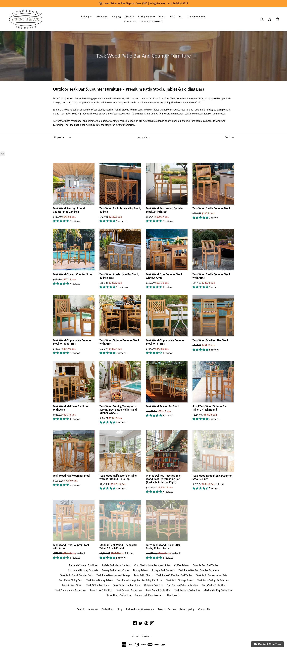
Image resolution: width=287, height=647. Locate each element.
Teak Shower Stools (72, 585)
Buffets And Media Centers (115, 565)
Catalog (87, 16)
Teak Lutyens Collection (187, 590)
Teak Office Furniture (97, 585)
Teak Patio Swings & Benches (213, 580)
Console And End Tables (205, 565)
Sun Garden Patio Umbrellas (182, 585)
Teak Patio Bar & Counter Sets (76, 575)
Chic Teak (144, 636)
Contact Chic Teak (269, 644)
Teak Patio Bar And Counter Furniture (199, 570)
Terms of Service (167, 609)
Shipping (116, 16)
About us (93, 609)
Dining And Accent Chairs (115, 570)
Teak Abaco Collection (119, 595)
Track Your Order (196, 16)
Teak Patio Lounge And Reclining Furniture (139, 580)
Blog (181, 16)
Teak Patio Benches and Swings (113, 575)
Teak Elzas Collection (101, 590)
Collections (102, 16)
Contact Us (130, 21)
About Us (129, 16)
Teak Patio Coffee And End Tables (174, 575)
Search (162, 16)
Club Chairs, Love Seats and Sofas (152, 565)
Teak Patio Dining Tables (99, 580)
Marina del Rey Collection (218, 590)
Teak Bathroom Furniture (126, 585)
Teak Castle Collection (213, 585)
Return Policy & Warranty (140, 609)
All (2, 153)
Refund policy (187, 609)
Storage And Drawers (163, 570)
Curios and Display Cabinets (83, 570)
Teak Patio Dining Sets (70, 580)
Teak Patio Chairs (143, 575)
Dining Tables (140, 570)
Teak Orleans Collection (129, 590)
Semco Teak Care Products (149, 595)
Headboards (173, 595)
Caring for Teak (146, 16)
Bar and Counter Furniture (83, 565)
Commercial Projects (151, 21)
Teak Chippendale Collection (70, 590)
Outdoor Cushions (153, 585)
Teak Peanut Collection (158, 590)
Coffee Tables (181, 565)
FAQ (172, 16)
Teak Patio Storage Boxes (179, 580)
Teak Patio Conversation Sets (211, 575)
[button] (61, 221)
